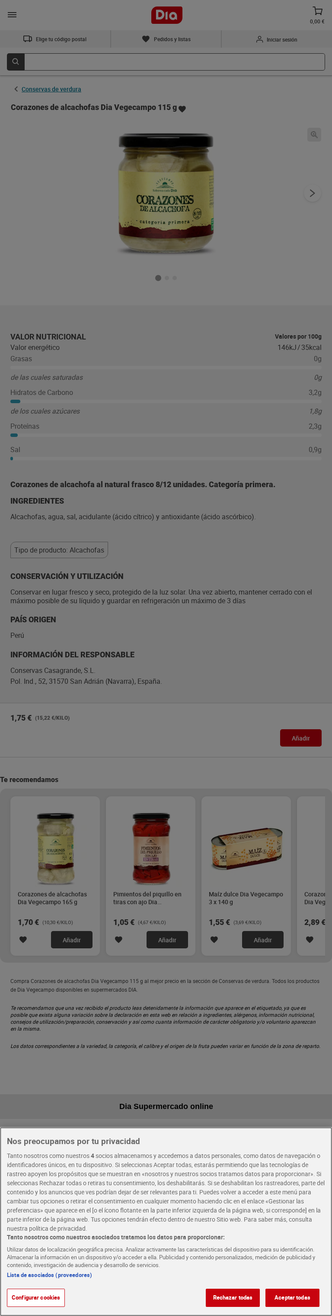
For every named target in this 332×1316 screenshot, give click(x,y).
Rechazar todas (233, 1297)
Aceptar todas (292, 1297)
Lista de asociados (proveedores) (49, 1275)
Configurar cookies (36, 1297)
